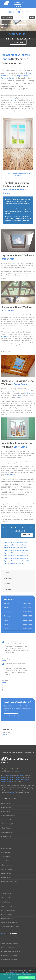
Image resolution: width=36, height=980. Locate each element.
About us (7, 573)
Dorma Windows (7, 865)
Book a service (7, 17)
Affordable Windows (8, 910)
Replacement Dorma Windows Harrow (15, 545)
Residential (7, 584)
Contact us (7, 589)
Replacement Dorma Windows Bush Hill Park (17, 561)
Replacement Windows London (13, 563)
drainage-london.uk (8, 939)
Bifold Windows (7, 836)
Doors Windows (7, 832)
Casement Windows (8, 906)
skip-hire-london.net (8, 947)
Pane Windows (6, 848)
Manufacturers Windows (9, 922)
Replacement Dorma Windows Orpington (16, 550)
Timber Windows (7, 803)
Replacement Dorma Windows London (15, 542)
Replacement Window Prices (10, 927)
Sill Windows (6, 852)
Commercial (8, 578)
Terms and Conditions (17, 972)
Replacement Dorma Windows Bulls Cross (16, 553)
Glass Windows (6, 828)
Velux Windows (6, 861)
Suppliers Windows (8, 918)
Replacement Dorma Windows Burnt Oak (16, 558)
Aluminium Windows (8, 898)
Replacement (6, 811)
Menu (32, 17)
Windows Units (6, 873)
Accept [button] (26, 977)
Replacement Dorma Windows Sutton (15, 548)
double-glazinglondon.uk (9, 955)
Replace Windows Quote (9, 881)
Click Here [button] (29, 974)
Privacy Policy (27, 972)
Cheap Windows (7, 869)
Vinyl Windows (6, 894)
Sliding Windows (7, 914)
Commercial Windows (8, 820)
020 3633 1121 (19, 34)
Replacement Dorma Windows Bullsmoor (16, 555)
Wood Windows (7, 902)
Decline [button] (9, 977)
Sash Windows (6, 807)
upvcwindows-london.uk (9, 959)
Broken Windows (7, 877)
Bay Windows (6, 857)
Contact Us (26, 534)
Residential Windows (8, 815)
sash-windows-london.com (10, 943)
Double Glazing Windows (9, 824)
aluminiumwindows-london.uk (11, 951)
